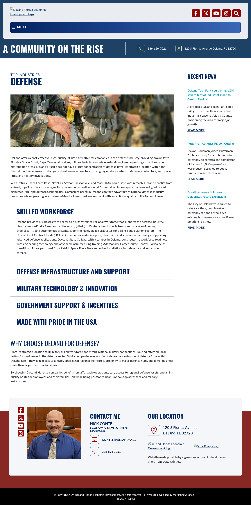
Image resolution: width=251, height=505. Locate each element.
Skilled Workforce (45, 211)
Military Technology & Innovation (67, 288)
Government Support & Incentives (67, 304)
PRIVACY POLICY (125, 498)
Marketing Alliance (183, 495)
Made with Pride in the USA (57, 321)
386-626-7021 (111, 451)
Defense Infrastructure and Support (73, 271)
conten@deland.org (119, 439)
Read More (196, 130)
